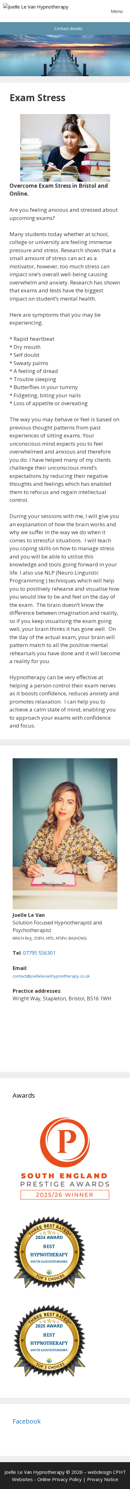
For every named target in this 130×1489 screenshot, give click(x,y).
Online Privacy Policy (59, 1479)
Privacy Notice (102, 1479)
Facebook (27, 1421)
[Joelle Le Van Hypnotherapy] (36, 11)
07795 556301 (39, 952)
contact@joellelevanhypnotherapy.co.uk (51, 976)
